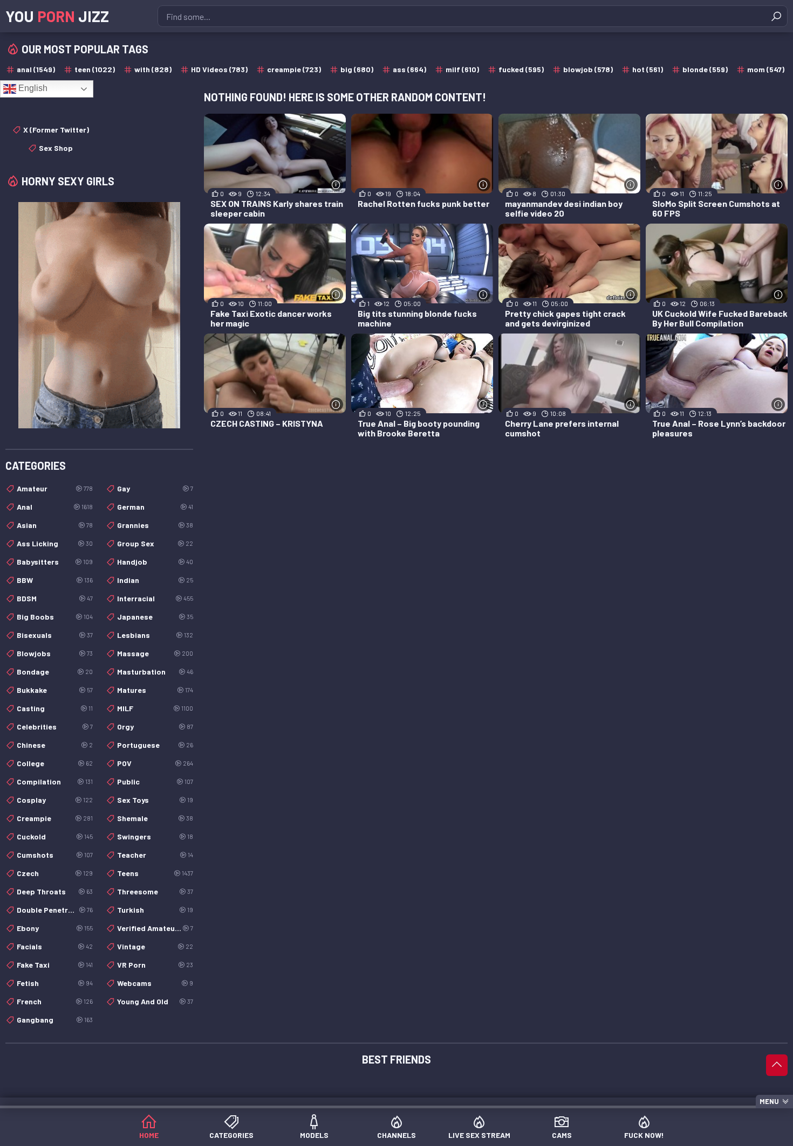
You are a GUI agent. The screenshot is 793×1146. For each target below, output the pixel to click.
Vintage (155, 946)
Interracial (155, 598)
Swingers (155, 836)
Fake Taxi (55, 964)
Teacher (155, 854)
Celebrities (55, 726)
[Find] (776, 16)
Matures (155, 689)
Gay (155, 488)
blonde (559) (705, 69)
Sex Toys (155, 799)
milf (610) (462, 69)
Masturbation (155, 671)
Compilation (55, 781)
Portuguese (155, 744)
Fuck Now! (644, 1135)
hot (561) (647, 69)
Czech (55, 873)
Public (155, 781)
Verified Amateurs (155, 928)
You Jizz (57, 16)
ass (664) (409, 69)
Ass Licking (55, 543)
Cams (562, 1135)
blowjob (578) (588, 69)
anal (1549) (36, 69)
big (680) (356, 69)
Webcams (155, 983)
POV (155, 763)
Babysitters (55, 561)
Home (149, 1135)
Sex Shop (56, 147)
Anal (55, 506)
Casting (55, 708)
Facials (55, 946)
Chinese (55, 744)
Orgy (155, 726)
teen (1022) (94, 69)
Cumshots (55, 854)
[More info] (336, 184)
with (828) (153, 69)
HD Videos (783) (219, 69)
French (55, 1001)
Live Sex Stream (479, 1135)
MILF (155, 708)
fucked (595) (521, 69)
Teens (155, 873)
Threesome (155, 891)
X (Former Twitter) (56, 129)
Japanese (155, 616)
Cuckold (55, 836)
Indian (155, 580)
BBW (55, 580)
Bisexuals (55, 635)
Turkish (155, 909)
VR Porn (155, 964)
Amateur (55, 488)
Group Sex (155, 543)
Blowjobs (55, 653)
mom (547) (765, 69)
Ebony (55, 928)
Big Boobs (55, 616)
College (55, 763)
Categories (231, 1135)
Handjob (155, 561)
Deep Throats (55, 891)
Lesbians (155, 635)
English (31, 88)
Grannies (155, 525)
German (155, 506)
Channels (396, 1135)
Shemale (155, 818)
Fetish (55, 983)
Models (314, 1135)
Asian (55, 525)
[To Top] (777, 1065)
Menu (769, 1101)
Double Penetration (55, 909)
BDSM (55, 598)
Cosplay (55, 799)
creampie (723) (294, 69)
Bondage (55, 671)
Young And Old (155, 1001)
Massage (155, 653)
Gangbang (55, 1019)
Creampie (55, 818)
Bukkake (55, 689)
